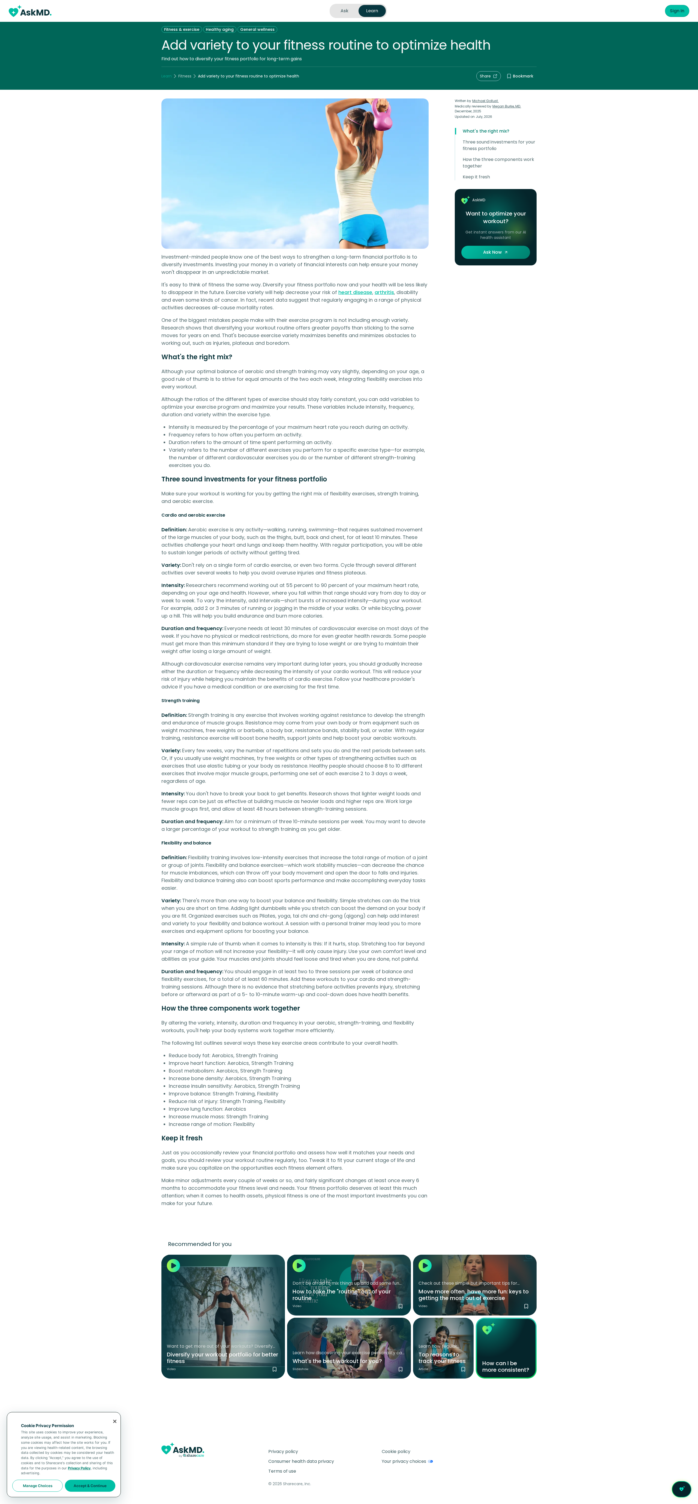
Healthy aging (220, 29)
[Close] (115, 1421)
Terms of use (282, 1471)
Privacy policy (283, 1451)
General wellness (257, 29)
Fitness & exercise (181, 29)
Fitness (184, 76)
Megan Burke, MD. (506, 106)
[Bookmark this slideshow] (400, 1369)
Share (485, 76)
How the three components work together (498, 162)
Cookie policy (396, 1451)
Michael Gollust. (485, 100)
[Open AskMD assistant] (681, 1489)
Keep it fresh (476, 177)
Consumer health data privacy (301, 1461)
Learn (166, 76)
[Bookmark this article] (463, 1369)
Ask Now (492, 252)
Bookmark (523, 76)
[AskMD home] (30, 10)
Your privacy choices (404, 1461)
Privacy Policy (79, 1468)
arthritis (384, 292)
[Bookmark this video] (274, 1369)
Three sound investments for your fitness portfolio (499, 145)
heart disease (355, 292)
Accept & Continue (90, 1486)
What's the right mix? (486, 131)
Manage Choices (37, 1486)
